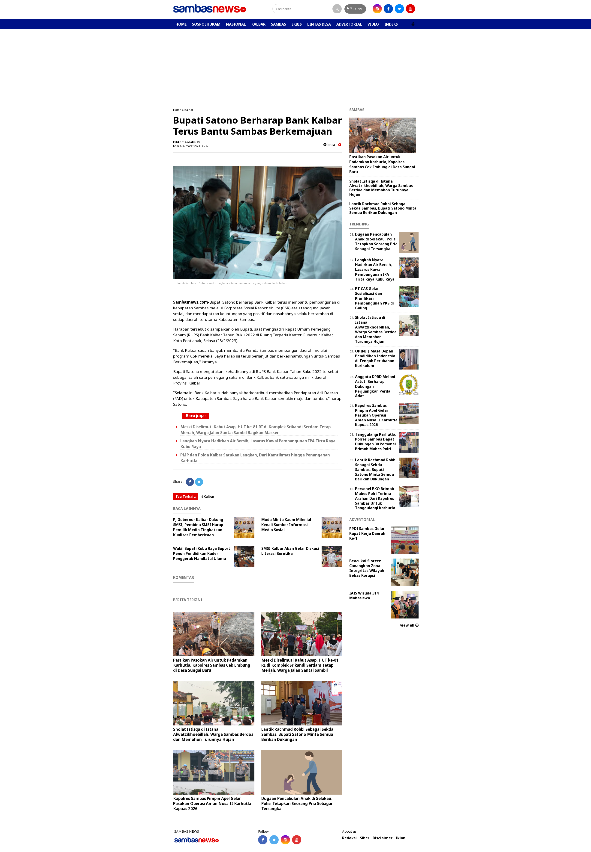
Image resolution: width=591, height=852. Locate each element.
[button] (413, 22)
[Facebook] (190, 482)
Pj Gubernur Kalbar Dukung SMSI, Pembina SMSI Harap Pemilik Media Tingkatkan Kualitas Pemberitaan (198, 527)
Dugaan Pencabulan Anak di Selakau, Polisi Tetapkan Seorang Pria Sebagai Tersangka (296, 803)
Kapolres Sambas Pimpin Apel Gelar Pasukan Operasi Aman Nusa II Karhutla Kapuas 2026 (212, 803)
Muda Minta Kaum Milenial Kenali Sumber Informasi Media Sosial (286, 524)
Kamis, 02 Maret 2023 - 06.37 (190, 146)
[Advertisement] (295, 64)
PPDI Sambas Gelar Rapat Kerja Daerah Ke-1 (367, 533)
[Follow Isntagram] (285, 839)
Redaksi (349, 838)
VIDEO (373, 24)
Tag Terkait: (185, 496)
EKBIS (297, 24)
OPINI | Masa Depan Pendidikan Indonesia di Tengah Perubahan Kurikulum (375, 358)
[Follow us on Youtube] (296, 839)
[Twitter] (199, 482)
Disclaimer (382, 838)
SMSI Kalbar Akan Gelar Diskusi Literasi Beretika (290, 551)
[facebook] (388, 8)
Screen (356, 8)
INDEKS (391, 24)
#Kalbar (207, 496)
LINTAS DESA (319, 24)
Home (177, 110)
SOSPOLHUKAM (206, 24)
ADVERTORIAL (349, 24)
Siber (364, 838)
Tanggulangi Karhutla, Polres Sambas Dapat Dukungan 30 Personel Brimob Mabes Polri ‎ (375, 441)
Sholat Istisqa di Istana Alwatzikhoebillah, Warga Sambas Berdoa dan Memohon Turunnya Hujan (213, 734)
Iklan (400, 838)
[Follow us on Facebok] (262, 839)
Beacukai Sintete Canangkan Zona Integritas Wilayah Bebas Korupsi (366, 568)
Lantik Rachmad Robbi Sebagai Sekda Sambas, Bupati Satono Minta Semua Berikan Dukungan (297, 734)
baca (330, 145)
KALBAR (258, 24)
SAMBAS (278, 24)
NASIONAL (236, 24)
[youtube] (410, 8)
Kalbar (188, 110)
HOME (181, 24)
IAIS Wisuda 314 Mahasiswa (364, 596)
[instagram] (377, 8)
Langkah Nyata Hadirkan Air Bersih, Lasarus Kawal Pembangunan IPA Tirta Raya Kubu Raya (375, 269)
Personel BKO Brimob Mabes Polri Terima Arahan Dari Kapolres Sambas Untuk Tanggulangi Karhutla (375, 498)
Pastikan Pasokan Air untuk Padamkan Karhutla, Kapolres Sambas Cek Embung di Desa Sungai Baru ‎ (211, 665)
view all (407, 625)
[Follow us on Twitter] (274, 839)
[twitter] (399, 8)
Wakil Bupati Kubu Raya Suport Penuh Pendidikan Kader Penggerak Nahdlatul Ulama (201, 553)
